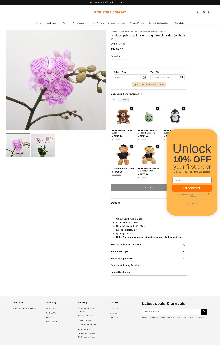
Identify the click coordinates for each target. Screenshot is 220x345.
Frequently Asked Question (86, 309)
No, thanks (192, 203)
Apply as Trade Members (24, 308)
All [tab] (114, 100)
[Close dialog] (214, 132)
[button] (52, 23)
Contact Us (50, 313)
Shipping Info (84, 329)
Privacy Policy (84, 320)
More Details (116, 139)
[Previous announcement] (9, 2)
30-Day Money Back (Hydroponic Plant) (87, 335)
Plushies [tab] (123, 100)
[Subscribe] (204, 312)
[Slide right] (102, 79)
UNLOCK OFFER (192, 188)
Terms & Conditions (87, 325)
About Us (49, 308)
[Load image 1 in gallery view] (18, 145)
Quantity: (116, 56)
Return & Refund (85, 316)
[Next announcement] (211, 2)
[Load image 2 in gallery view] (43, 145)
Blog (47, 317)
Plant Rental (51, 322)
